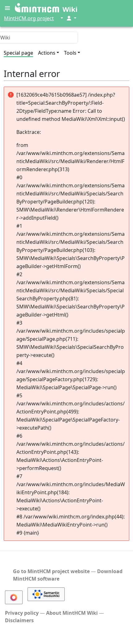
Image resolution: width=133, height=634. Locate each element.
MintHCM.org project (29, 18)
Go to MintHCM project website (51, 571)
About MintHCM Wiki (72, 612)
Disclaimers (19, 620)
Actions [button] (46, 52)
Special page (18, 52)
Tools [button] (70, 52)
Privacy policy (22, 612)
